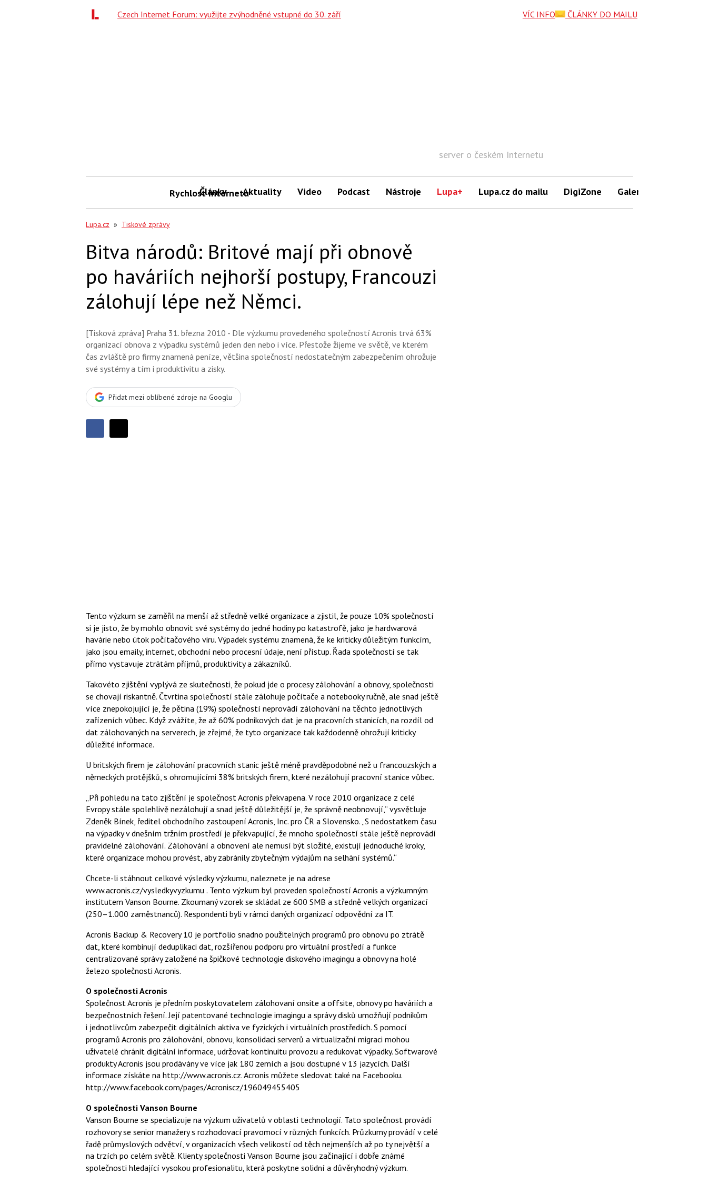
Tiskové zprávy (146, 224)
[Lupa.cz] (98, 14)
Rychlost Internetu (180, 193)
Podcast (353, 191)
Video (309, 191)
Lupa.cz (97, 224)
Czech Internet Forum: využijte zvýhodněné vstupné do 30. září (229, 14)
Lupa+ (450, 191)
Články (213, 191)
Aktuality (262, 191)
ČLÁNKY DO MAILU (601, 14)
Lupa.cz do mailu (513, 191)
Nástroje (403, 191)
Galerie (632, 191)
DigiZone (583, 191)
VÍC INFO (539, 14)
